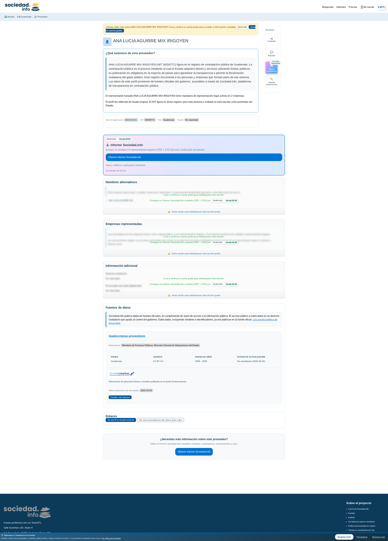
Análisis (351, 517)
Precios (353, 7)
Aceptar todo (344, 537)
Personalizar (361, 537)
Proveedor (41, 16)
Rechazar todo (378, 537)
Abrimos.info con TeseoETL (28, 522)
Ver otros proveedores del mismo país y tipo (160, 420)
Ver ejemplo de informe (116, 171)
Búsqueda (327, 7)
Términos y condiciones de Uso (361, 530)
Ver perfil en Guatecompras (120, 420)
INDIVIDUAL (131, 120)
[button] (381, 7)
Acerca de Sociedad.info (358, 509)
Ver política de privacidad (111, 538)
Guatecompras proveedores (127, 336)
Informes (341, 7)
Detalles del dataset (120, 397)
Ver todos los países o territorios (361, 522)
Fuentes (351, 513)
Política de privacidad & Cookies (361, 526)
